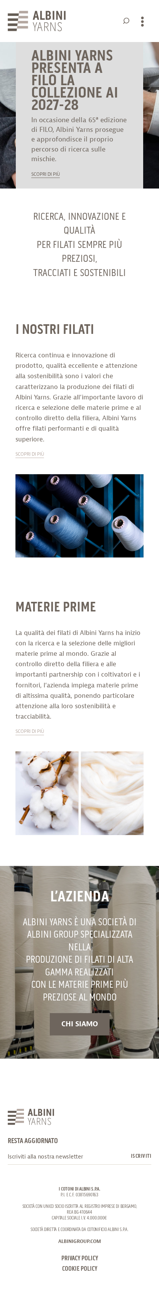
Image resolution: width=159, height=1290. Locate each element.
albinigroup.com (79, 1241)
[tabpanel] (79, 115)
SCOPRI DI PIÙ (45, 175)
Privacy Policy (79, 1258)
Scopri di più (29, 455)
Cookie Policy (79, 1269)
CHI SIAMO (79, 1024)
